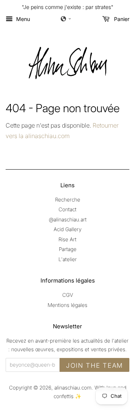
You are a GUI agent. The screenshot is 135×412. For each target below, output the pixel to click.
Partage (67, 249)
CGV (67, 295)
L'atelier (67, 259)
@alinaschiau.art (68, 220)
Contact (67, 209)
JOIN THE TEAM (94, 365)
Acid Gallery (67, 229)
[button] (66, 19)
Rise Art (67, 239)
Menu (22, 19)
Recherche (67, 200)
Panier (120, 19)
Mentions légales (67, 305)
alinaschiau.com (73, 388)
